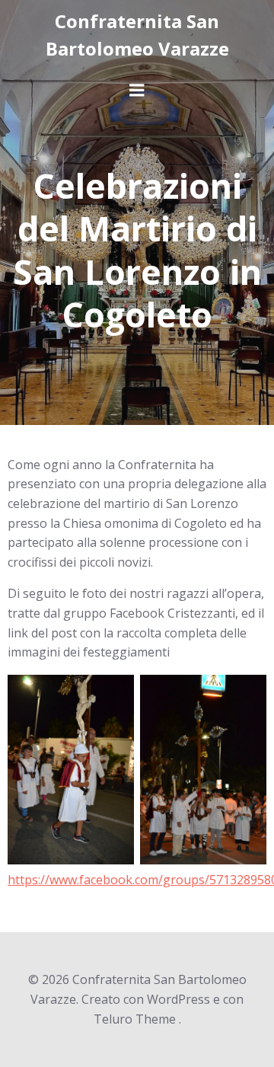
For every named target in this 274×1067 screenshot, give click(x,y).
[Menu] (137, 91)
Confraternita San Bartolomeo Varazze (137, 34)
